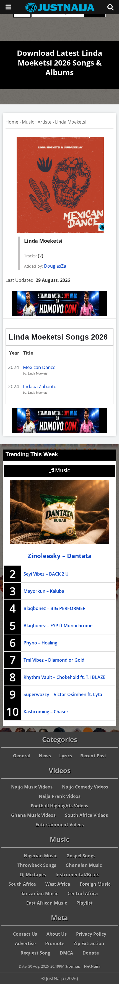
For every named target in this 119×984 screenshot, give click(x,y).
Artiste (44, 122)
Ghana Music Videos (33, 815)
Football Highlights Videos (59, 806)
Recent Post (93, 756)
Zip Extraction (89, 943)
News (45, 756)
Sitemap (72, 966)
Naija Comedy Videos (85, 787)
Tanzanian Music (39, 893)
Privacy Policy (91, 934)
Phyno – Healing (40, 643)
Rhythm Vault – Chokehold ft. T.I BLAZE (64, 677)
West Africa (57, 884)
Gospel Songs (80, 856)
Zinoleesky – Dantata (60, 555)
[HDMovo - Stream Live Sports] (59, 314)
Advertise (25, 943)
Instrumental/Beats (77, 875)
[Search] (110, 7)
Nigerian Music (40, 856)
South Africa (22, 884)
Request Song (35, 953)
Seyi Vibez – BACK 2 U (46, 574)
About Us (56, 934)
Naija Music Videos (32, 787)
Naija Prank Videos (60, 796)
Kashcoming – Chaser (46, 712)
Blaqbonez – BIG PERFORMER (55, 608)
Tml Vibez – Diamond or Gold (54, 660)
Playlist (84, 903)
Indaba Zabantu (39, 386)
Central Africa (83, 893)
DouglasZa (55, 266)
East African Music (46, 903)
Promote (54, 943)
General (21, 756)
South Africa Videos (86, 815)
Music (28, 122)
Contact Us (25, 934)
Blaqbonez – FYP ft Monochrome (58, 625)
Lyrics (65, 756)
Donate (90, 953)
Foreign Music (95, 884)
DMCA (66, 953)
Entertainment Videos (59, 825)
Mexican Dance (39, 367)
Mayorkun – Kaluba (44, 591)
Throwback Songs (36, 865)
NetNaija (92, 966)
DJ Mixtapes (33, 875)
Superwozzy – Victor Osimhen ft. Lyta (63, 694)
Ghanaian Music (84, 865)
